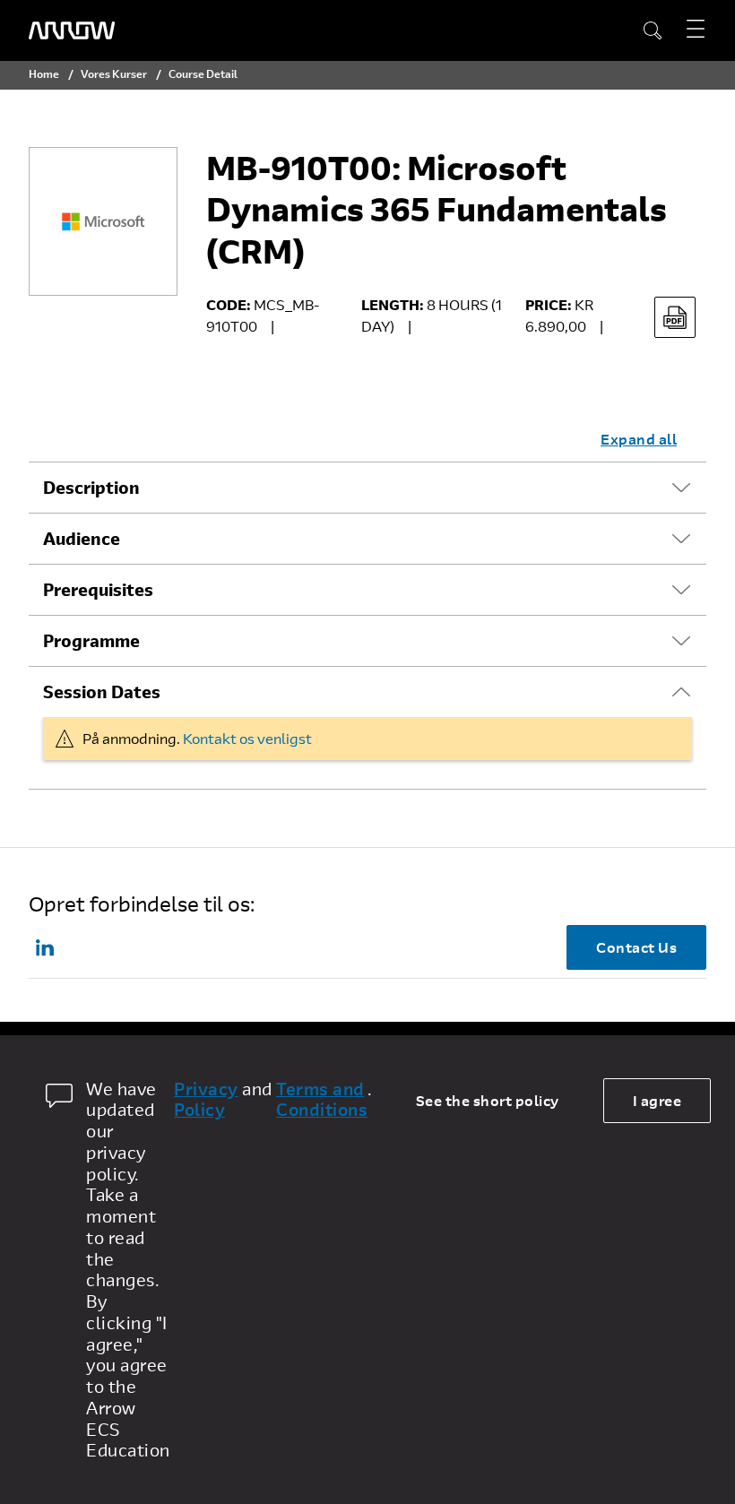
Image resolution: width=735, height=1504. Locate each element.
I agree (657, 1100)
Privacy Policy (206, 1099)
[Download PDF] (675, 317)
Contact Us (636, 947)
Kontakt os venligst (247, 738)
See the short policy (487, 1100)
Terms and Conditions (322, 1099)
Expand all (639, 438)
